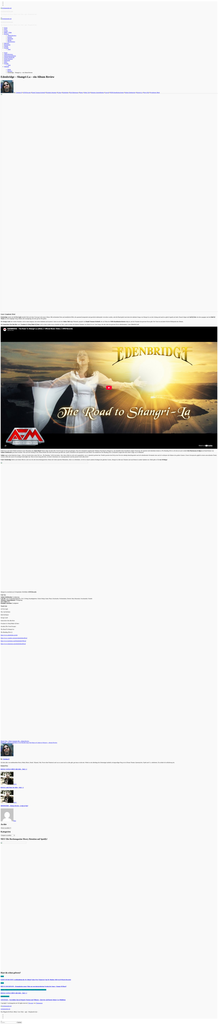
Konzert (9, 37)
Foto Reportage (26, 989)
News (5, 29)
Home (5, 28)
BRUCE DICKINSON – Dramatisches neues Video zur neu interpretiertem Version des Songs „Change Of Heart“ (34, 986)
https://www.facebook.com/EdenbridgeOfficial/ (13, 641)
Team (8, 49)
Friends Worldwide (9, 57)
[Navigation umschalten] (1, 17)
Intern (5, 62)
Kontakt (6, 48)
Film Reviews (11, 41)
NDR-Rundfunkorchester (117, 92)
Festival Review (17, 989)
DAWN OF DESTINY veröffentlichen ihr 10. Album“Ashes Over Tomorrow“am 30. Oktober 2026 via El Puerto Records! (36, 979)
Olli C (15, 784)
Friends (6, 46)
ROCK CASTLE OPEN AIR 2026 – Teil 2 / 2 (14, 769)
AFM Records (27, 92)
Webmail (6, 66)
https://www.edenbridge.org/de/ (9, 635)
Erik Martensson (74, 92)
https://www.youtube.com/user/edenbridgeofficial (14, 638)
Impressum (7, 60)
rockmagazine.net (7, 11)
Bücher (9, 40)
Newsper (30, 1003)
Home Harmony (8, 59)
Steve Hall (146, 92)
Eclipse (59, 92)
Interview (6, 43)
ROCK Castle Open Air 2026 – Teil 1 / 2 (12, 787)
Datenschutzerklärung (10, 56)
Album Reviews (11, 35)
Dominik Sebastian (51, 92)
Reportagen (7, 44)
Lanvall (107, 92)
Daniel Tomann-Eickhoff (38, 92)
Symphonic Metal (155, 92)
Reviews (6, 34)
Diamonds (10, 38)
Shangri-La (139, 92)
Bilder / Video (8, 32)
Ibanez (81, 92)
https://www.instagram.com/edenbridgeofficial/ (13, 644)
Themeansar (39, 1003)
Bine (14, 821)
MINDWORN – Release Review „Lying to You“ (14, 806)
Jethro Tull (87, 92)
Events (6, 31)
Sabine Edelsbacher (130, 92)
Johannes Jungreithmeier (97, 92)
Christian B (19, 92)
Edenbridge (65, 92)
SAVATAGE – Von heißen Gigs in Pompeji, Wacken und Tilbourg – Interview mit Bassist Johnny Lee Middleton (33, 1000)
